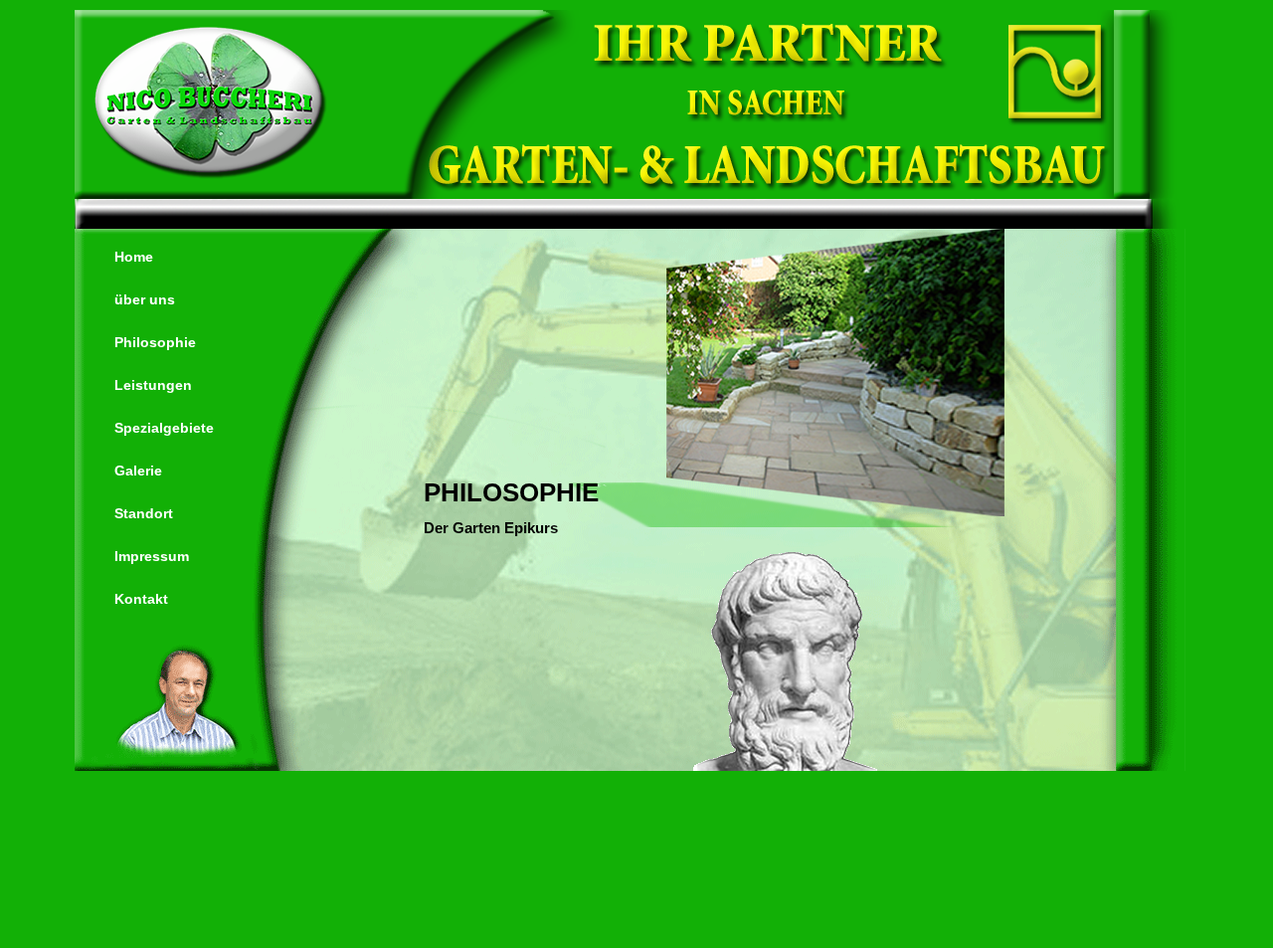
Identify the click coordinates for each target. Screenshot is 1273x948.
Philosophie (155, 342)
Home (133, 257)
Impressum (151, 556)
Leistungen (153, 385)
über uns (144, 299)
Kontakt (141, 599)
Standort (143, 513)
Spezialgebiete (164, 428)
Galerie (138, 470)
